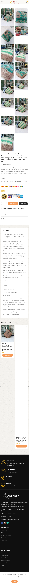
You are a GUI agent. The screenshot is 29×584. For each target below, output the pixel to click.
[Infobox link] (14, 463)
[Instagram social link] (5, 523)
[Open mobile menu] (1, 1)
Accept (14, 581)
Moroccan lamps (5, 562)
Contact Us (4, 537)
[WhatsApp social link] (7, 523)
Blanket (3, 565)
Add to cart (13, 203)
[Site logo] (14, 1)
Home (2, 6)
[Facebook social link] (2, 523)
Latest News (4, 540)
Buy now (23, 203)
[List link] (14, 510)
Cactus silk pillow (5, 557)
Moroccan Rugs (5, 552)
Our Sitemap (4, 542)
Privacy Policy (4, 530)
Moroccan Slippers (5, 560)
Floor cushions (10, 6)
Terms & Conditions (6, 535)
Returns (3, 532)
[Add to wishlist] (13, 326)
